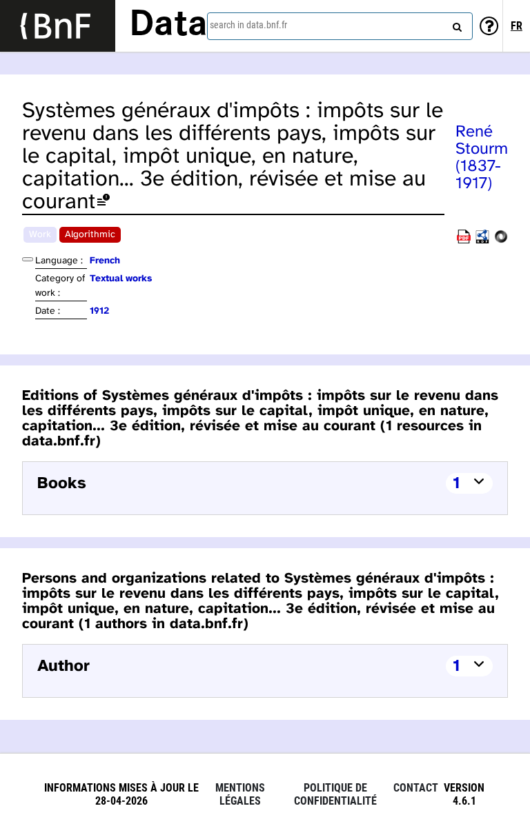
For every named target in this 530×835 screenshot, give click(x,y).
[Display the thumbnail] (27, 259)
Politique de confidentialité (335, 794)
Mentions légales (240, 794)
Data (168, 25)
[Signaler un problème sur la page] (103, 202)
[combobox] (340, 26)
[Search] (455, 24)
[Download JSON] (501, 241)
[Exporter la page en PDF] (464, 241)
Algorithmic (90, 235)
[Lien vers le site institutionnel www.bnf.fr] (57, 26)
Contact (415, 787)
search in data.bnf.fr (248, 24)
